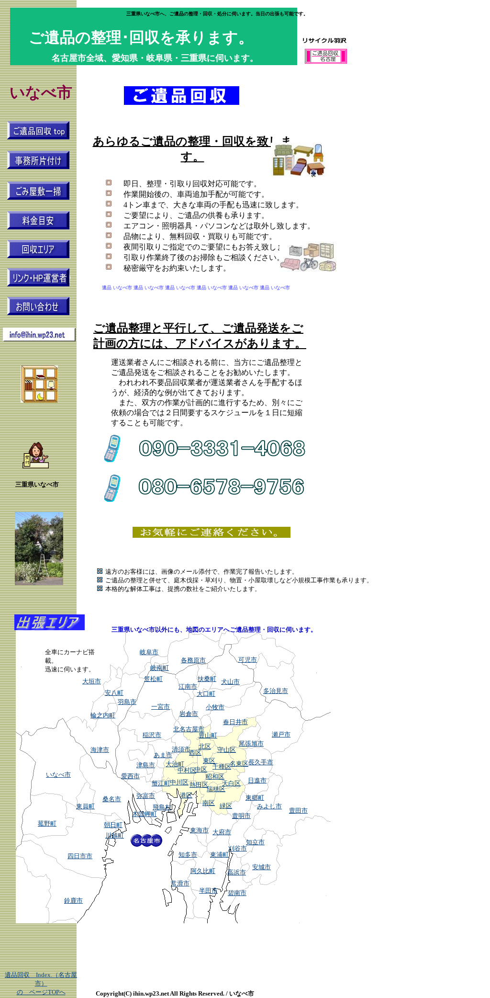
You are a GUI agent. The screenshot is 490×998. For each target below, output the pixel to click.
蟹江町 (161, 783)
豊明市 (241, 815)
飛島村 (162, 807)
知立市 (255, 842)
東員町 (85, 806)
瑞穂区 (216, 789)
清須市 (181, 749)
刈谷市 (237, 848)
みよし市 (269, 806)
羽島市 (127, 701)
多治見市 (275, 690)
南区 (208, 802)
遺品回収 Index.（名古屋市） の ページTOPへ (41, 983)
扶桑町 (207, 678)
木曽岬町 (144, 813)
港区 (186, 795)
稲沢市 (152, 734)
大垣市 (91, 681)
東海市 (199, 830)
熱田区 (198, 784)
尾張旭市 (251, 743)
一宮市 (160, 706)
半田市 (208, 890)
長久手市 (260, 762)
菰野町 (47, 823)
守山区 (226, 749)
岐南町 (159, 667)
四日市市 (79, 856)
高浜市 (236, 872)
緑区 (226, 805)
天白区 (231, 783)
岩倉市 (188, 713)
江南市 (187, 686)
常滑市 (180, 883)
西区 (195, 752)
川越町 (114, 835)
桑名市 (111, 799)
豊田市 (298, 810)
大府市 (221, 832)
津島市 (145, 765)
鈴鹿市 (73, 900)
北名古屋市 (188, 729)
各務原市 (193, 660)
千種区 (221, 766)
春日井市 (235, 722)
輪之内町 (102, 715)
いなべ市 (58, 774)
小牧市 (215, 707)
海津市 (99, 749)
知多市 (187, 854)
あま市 (163, 755)
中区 (201, 769)
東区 (209, 760)
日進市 (257, 780)
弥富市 (145, 795)
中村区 (187, 770)
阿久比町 (202, 870)
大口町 (206, 693)
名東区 (239, 763)
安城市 (261, 867)
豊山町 (208, 735)
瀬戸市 (281, 734)
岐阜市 (149, 652)
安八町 (114, 692)
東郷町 (254, 797)
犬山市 (230, 681)
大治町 (175, 764)
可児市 (247, 659)
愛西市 (130, 776)
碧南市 (237, 892)
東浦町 (219, 854)
